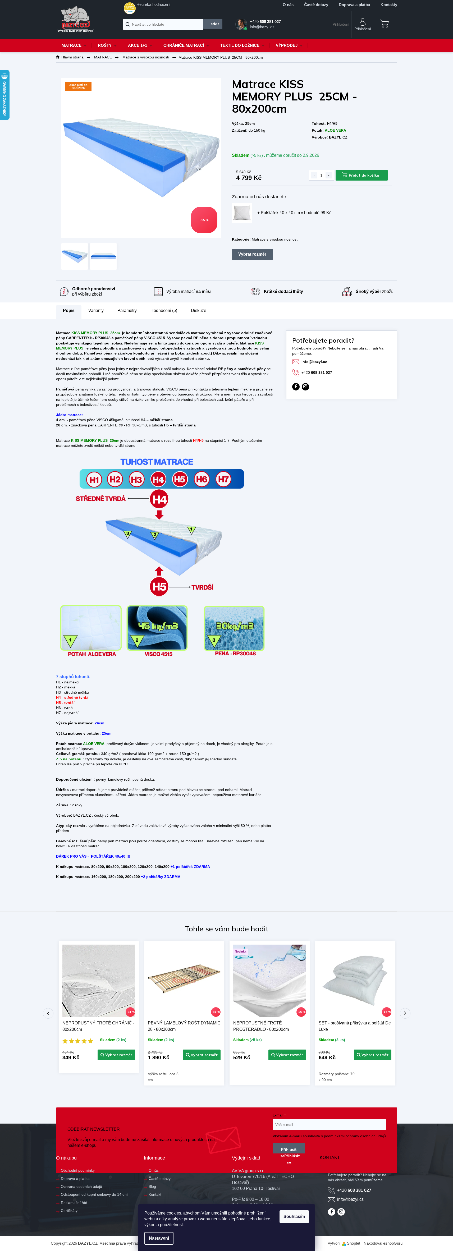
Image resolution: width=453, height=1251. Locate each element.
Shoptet (353, 1243)
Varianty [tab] (96, 311)
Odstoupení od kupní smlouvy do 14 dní (94, 1194)
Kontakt (155, 1194)
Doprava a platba (354, 4)
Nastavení (159, 1238)
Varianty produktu (252, 254)
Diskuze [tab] (198, 310)
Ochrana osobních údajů (81, 1186)
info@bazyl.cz (314, 362)
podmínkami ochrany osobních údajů (355, 1136)
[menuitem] (74, 45)
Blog (152, 1186)
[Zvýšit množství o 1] (329, 175)
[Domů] (72, 57)
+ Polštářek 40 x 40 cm (294, 212)
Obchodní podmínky (78, 1170)
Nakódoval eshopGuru (383, 1243)
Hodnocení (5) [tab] (163, 310)
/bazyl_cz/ (305, 386)
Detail (116, 1055)
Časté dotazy (316, 4)
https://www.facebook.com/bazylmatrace (296, 386)
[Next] (405, 1013)
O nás (288, 4)
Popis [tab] (69, 310)
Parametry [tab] (127, 310)
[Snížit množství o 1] (314, 175)
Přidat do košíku (364, 175)
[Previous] (48, 1013)
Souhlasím (294, 1216)
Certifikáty (69, 1210)
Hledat (212, 24)
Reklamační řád (74, 1203)
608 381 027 (316, 372)
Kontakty (389, 4)
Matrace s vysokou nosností (275, 239)
